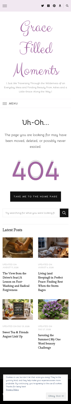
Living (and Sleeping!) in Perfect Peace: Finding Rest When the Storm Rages (50, 282)
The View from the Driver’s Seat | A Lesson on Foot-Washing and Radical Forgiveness (16, 282)
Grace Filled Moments (35, 48)
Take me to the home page (36, 196)
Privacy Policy (12, 389)
